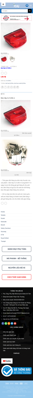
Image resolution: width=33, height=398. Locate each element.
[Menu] (31, 5)
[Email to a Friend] (11, 87)
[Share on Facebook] (5, 87)
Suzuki (3, 218)
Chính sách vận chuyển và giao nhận (13, 338)
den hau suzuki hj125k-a (20, 83)
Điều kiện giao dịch (8, 332)
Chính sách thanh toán (9, 335)
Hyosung (3, 231)
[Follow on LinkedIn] (12, 323)
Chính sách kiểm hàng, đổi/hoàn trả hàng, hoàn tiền (16, 349)
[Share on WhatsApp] (2, 87)
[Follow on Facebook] (2, 323)
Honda (3, 212)
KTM (2, 235)
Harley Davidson (6, 228)
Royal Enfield (5, 238)
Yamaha (3, 215)
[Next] (29, 38)
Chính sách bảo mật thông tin (12, 345)
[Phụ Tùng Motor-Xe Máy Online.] (16, 5)
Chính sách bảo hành (9, 342)
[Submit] (30, 11)
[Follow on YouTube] (15, 323)
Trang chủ (4, 66)
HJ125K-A (13, 66)
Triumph (3, 241)
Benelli (3, 225)
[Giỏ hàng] (27, 5)
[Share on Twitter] (8, 87)
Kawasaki (4, 221)
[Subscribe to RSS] (9, 323)
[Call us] (5, 323)
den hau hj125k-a (9, 83)
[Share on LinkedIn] (17, 87)
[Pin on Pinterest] (14, 87)
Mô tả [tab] (2, 94)
